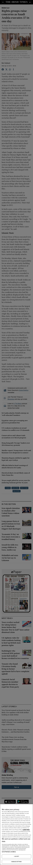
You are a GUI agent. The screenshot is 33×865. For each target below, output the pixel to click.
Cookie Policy (26, 829)
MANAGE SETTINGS (16, 861)
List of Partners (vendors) (9, 851)
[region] (16, 834)
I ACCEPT (16, 856)
